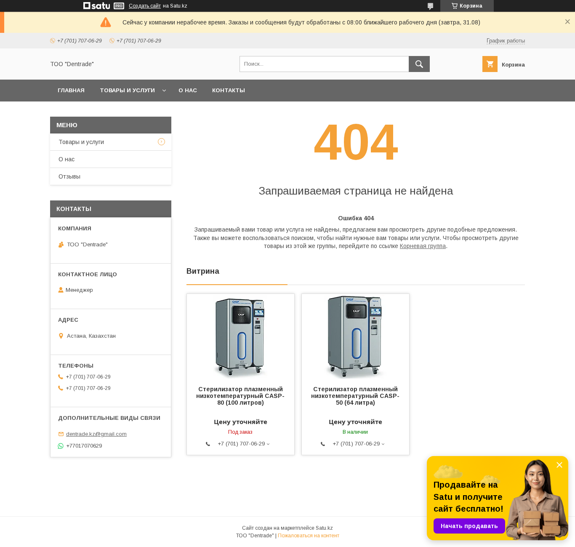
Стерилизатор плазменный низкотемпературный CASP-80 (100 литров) (240, 396)
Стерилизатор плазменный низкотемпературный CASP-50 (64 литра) (355, 396)
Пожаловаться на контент (308, 536)
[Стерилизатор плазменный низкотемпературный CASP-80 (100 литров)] (240, 336)
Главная (71, 90)
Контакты (228, 90)
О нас (187, 90)
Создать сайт (145, 6)
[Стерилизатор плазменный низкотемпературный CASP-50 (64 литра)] (355, 336)
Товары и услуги (127, 90)
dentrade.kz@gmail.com (96, 434)
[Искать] (419, 64)
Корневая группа (423, 246)
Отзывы (69, 176)
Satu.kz (324, 528)
